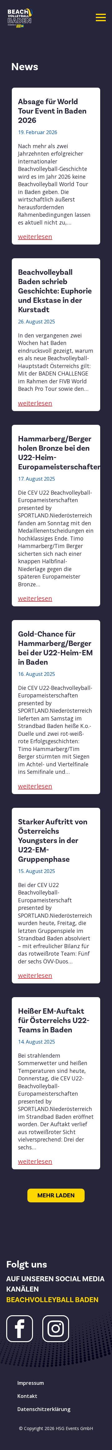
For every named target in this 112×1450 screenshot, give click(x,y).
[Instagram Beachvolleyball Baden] (55, 1328)
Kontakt (27, 1396)
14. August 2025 (36, 1041)
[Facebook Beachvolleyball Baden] (19, 1328)
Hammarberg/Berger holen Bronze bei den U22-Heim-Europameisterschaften (60, 453)
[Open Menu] (101, 17)
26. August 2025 (36, 321)
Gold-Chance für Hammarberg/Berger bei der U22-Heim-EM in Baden (55, 648)
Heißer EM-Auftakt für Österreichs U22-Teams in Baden (54, 1020)
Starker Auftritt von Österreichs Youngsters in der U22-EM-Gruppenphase (52, 840)
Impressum (30, 1383)
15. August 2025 (36, 871)
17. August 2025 (36, 478)
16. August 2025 (36, 674)
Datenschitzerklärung (43, 1409)
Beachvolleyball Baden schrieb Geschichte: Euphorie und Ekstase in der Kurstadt (55, 291)
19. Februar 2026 (37, 132)
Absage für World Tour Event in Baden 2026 (52, 111)
